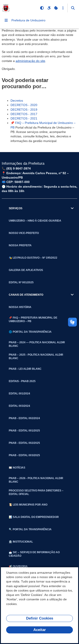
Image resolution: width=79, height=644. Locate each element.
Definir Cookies (39, 618)
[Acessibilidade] (48, 7)
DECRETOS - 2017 (24, 114)
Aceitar (39, 630)
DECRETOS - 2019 (24, 109)
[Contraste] (41, 7)
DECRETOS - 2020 (24, 105)
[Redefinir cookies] (55, 7)
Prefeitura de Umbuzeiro (28, 20)
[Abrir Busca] (72, 8)
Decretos (17, 100)
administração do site (30, 61)
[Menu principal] (6, 20)
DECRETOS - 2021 (24, 118)
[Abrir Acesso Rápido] (62, 7)
